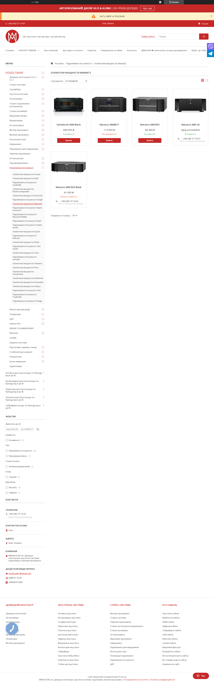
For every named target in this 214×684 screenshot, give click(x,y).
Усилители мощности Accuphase (23, 272)
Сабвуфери (63, 651)
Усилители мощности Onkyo (27, 286)
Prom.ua (122, 677)
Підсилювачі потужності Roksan (25, 236)
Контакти (132, 50)
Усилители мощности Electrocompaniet (23, 190)
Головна (10, 50)
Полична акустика (67, 630)
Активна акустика (67, 613)
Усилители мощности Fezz (26, 267)
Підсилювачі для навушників (24, 148)
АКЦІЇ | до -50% (198, 50)
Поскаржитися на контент (136, 679)
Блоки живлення (18, 361)
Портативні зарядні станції (23, 347)
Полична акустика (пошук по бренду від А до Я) (20, 398)
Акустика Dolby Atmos (68, 655)
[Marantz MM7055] (149, 104)
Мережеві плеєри (18, 115)
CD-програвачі (117, 634)
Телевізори (15, 314)
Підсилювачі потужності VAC (27, 290)
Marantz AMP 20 (190, 124)
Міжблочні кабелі (171, 617)
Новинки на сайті (171, 664)
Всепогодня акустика (68, 647)
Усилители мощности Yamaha (27, 263)
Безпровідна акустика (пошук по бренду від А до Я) (22, 382)
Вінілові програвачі (19, 134)
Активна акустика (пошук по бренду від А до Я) (24, 374)
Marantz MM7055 (149, 124)
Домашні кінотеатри (16, 613)
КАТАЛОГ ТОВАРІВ (27, 50)
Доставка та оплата (73, 50)
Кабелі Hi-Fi (15, 323)
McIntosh (14, 333)
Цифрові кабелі (170, 626)
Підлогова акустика (68, 626)
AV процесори (16, 158)
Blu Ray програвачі (19, 130)
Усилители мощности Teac (26, 252)
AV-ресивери (16, 98)
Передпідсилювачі (19, 163)
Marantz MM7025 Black (68, 187)
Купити (68, 140)
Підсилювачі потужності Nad (27, 220)
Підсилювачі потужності (79, 63)
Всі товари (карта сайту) (174, 660)
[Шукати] (204, 36)
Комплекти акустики (68, 660)
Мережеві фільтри (171, 647)
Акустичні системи (19, 94)
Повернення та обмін (111, 50)
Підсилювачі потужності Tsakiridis (25, 295)
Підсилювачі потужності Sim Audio (27, 247)
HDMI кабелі (168, 621)
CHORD (13, 337)
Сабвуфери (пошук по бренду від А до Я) (23, 406)
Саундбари (15, 89)
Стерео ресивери (18, 111)
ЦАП (12, 319)
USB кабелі (167, 634)
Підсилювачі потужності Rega (27, 301)
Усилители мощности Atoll (25, 178)
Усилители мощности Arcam (26, 174)
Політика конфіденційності (162, 679)
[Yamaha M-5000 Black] (68, 104)
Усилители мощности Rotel (26, 242)
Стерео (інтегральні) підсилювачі (126, 626)
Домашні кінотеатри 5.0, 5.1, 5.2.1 (23, 78)
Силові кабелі (169, 643)
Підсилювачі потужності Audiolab (25, 183)
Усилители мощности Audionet (28, 278)
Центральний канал (68, 634)
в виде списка (207, 81)
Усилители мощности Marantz (27, 203)
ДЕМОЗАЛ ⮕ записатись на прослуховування (164, 50)
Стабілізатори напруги (21, 352)
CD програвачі (17, 125)
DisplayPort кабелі (171, 651)
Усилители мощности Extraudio (28, 282)
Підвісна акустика (67, 638)
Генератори (16, 356)
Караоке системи (18, 342)
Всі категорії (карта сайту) (175, 655)
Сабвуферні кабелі (171, 630)
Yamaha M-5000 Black (69, 124)
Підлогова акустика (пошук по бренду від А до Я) (21, 390)
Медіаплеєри (16, 120)
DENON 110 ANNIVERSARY (22, 328)
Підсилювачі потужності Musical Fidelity (25, 215)
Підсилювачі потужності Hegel (28, 199)
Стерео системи (18, 84)
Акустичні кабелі (170, 613)
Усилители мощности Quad (26, 231)
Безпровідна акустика (69, 617)
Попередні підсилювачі (121, 655)
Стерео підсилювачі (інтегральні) (20, 105)
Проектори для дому (20, 309)
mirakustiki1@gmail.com (19, 573)
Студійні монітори (67, 621)
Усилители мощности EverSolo (28, 195)
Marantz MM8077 (109, 124)
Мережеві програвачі (121, 638)
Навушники (15, 144)
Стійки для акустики (68, 664)
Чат (203, 676)
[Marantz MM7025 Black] (68, 167)
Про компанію (51, 50)
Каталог (59, 63)
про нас (147, 8)
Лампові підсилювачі (20, 153)
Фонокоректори (18, 139)
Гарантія (92, 50)
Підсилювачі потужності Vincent (25, 258)
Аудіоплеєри (16, 366)
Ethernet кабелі (169, 638)
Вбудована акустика (68, 643)
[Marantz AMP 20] (190, 104)
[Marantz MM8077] (109, 104)
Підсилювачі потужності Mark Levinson (27, 209)
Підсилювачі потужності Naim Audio (27, 226)
